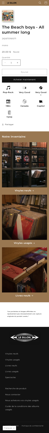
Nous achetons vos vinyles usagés (22, 400)
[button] (3, 3)
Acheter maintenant (24, 79)
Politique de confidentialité (33, 426)
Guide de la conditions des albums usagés (22, 408)
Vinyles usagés (23, 243)
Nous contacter (12, 394)
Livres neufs (23, 295)
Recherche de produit (16, 388)
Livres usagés (12, 371)
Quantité (6, 57)
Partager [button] (9, 124)
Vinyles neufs (23, 190)
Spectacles (10, 377)
